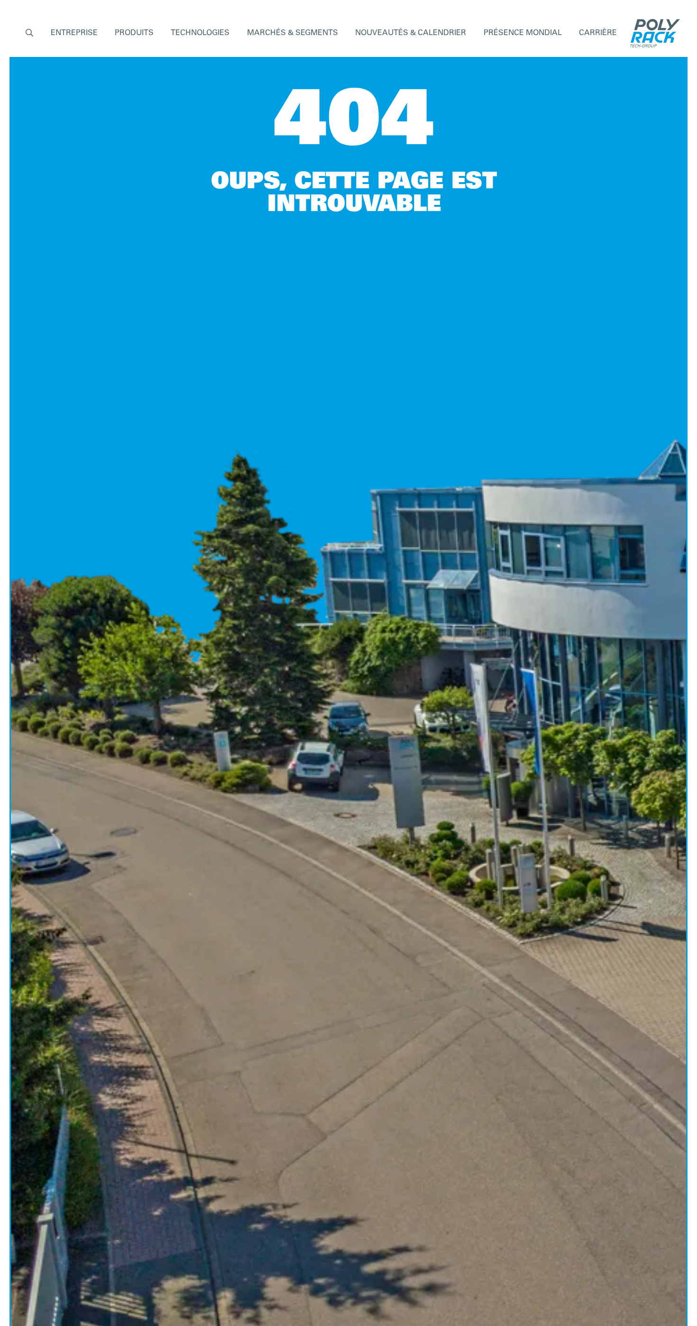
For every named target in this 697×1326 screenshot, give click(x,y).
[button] (29, 33)
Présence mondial (523, 33)
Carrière (598, 33)
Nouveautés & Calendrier (410, 33)
